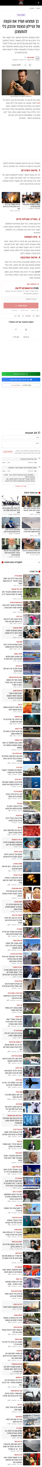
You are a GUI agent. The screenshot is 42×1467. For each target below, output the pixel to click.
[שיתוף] (25, 65)
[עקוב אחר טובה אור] (23, 316)
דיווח (8, 462)
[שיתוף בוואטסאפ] (30, 65)
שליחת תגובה (7, 452)
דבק (38, 103)
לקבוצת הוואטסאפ (19, 374)
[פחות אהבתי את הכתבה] (15, 329)
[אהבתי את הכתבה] (26, 330)
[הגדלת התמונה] (37, 72)
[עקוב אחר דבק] (15, 316)
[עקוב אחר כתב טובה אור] (25, 57)
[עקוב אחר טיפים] (33, 316)
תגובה (4, 462)
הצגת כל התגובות (21, 486)
